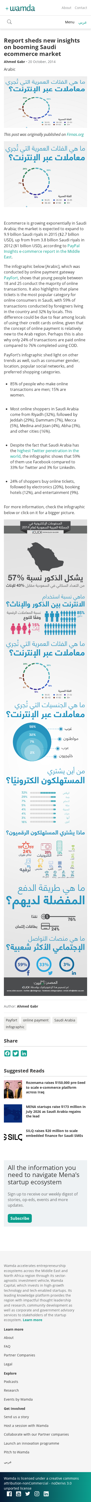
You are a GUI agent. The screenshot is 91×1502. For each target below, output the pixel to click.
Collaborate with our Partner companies (36, 1434)
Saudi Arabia (64, 1020)
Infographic (15, 1027)
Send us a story (16, 1416)
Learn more (32, 1320)
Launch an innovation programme (31, 1443)
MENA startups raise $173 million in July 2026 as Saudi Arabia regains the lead (56, 1111)
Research (11, 1390)
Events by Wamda (18, 1399)
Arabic (10, 69)
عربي (82, 22)
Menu (69, 22)
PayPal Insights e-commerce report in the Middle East (42, 251)
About (66, 7)
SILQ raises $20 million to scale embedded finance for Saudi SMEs (54, 1133)
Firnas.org (75, 134)
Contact (81, 7)
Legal (8, 1364)
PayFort (11, 278)
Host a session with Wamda (26, 1425)
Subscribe (19, 1218)
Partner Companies (19, 1355)
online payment (36, 1020)
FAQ (7, 1346)
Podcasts (11, 1381)
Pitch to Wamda (16, 1452)
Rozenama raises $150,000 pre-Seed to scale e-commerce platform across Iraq (55, 1087)
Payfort (11, 1020)
